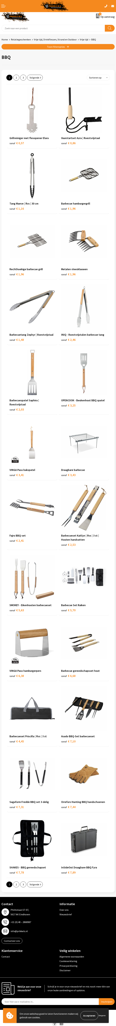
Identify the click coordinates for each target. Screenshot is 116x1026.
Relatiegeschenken (21, 39)
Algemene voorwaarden (72, 956)
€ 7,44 (68, 807)
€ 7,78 (17, 872)
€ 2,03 (17, 409)
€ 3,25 (68, 405)
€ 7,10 (68, 741)
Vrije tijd (84, 39)
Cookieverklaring (68, 961)
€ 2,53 (68, 545)
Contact (6, 956)
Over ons (64, 909)
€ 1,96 (68, 208)
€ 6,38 (17, 676)
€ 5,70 (68, 610)
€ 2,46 (68, 340)
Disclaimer (65, 970)
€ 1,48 (17, 340)
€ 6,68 (68, 676)
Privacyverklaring (68, 965)
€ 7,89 (68, 872)
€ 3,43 (68, 475)
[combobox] (53, 28)
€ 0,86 (68, 143)
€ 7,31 (17, 807)
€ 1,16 (17, 208)
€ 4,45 (17, 741)
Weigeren (102, 1015)
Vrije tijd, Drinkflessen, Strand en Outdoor (55, 39)
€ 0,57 (17, 143)
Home (5, 39)
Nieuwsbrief (66, 914)
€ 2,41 (17, 540)
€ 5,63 (17, 610)
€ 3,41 (17, 475)
